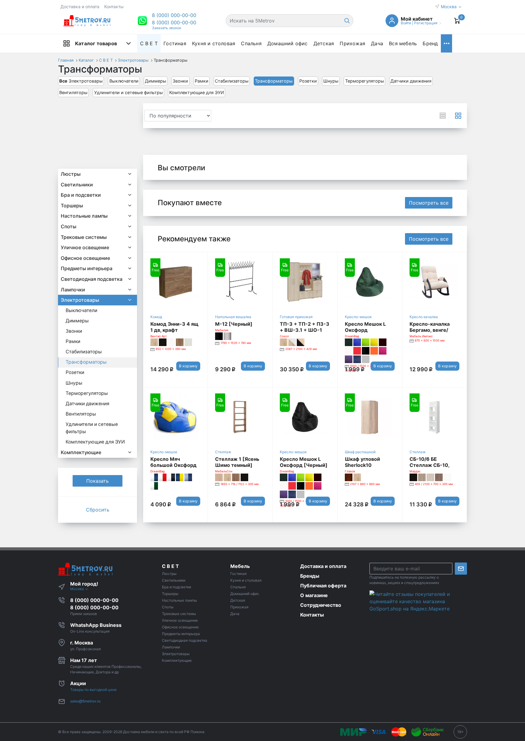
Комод (156, 316)
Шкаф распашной (360, 452)
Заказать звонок (166, 27)
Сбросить (97, 510)
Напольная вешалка (233, 316)
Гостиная (174, 43)
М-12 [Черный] (233, 324)
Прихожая (352, 43)
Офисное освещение (85, 258)
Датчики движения (410, 80)
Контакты (114, 6)
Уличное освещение (85, 247)
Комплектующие (81, 452)
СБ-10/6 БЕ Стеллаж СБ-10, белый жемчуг (429, 465)
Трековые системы (84, 237)
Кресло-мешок (358, 316)
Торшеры (72, 205)
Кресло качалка (424, 316)
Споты (68, 226)
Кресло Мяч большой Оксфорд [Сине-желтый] (173, 465)
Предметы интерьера (86, 268)
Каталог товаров (96, 43)
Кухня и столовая (213, 43)
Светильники (77, 185)
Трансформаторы (274, 80)
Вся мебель (403, 43)
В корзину (188, 366)
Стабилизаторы (232, 80)
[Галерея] (458, 115)
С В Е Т (149, 43)
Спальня (251, 43)
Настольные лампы (84, 216)
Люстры (71, 174)
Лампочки (73, 290)
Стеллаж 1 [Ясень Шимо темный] (237, 462)
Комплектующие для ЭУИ (196, 92)
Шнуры (330, 80)
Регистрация (425, 23)
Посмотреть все (428, 203)
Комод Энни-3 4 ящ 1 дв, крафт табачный (174, 330)
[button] (174, 15)
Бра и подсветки (81, 195)
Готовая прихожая (296, 316)
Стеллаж (223, 452)
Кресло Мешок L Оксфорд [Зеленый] (365, 330)
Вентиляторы (73, 92)
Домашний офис (287, 43)
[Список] (442, 115)
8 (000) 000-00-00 (174, 22)
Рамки (201, 80)
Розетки (308, 80)
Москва (449, 6)
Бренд (430, 43)
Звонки (180, 80)
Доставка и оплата (79, 6)
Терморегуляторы (364, 80)
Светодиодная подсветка (91, 279)
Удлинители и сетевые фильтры (128, 92)
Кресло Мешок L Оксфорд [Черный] (304, 462)
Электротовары (81, 80)
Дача (377, 43)
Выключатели (124, 80)
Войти (406, 23)
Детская (324, 43)
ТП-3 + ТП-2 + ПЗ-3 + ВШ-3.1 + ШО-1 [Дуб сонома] (304, 330)
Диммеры (155, 80)
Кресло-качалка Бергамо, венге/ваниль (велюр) (430, 330)
